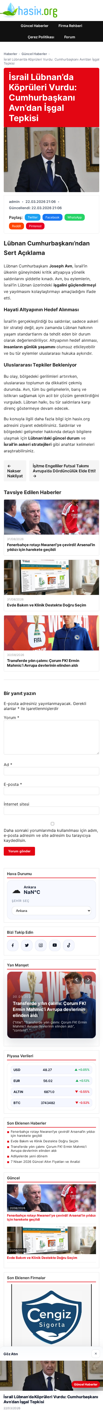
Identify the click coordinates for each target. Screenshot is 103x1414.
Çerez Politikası (41, 37)
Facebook (53, 217)
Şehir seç (21, 901)
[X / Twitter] (26, 945)
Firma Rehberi (70, 26)
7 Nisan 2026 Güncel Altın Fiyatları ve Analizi (45, 1162)
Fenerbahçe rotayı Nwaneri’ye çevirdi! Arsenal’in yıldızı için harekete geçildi (53, 1134)
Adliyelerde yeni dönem (29, 1156)
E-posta (13, 784)
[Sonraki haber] (88, 979)
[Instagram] (40, 945)
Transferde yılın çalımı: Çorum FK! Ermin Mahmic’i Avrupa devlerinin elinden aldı (48, 1149)
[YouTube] (54, 945)
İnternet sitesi (16, 804)
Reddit (16, 226)
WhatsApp (75, 217)
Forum (69, 37)
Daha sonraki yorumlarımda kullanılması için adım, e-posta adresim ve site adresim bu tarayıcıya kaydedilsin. (51, 835)
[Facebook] (12, 945)
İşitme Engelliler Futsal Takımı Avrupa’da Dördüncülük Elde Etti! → (64, 470)
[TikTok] (68, 945)
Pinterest (35, 226)
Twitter (33, 217)
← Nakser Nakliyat (15, 470)
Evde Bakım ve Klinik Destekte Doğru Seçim (44, 1141)
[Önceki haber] (77, 979)
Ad (8, 764)
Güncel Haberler (34, 26)
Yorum (11, 717)
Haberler (10, 54)
